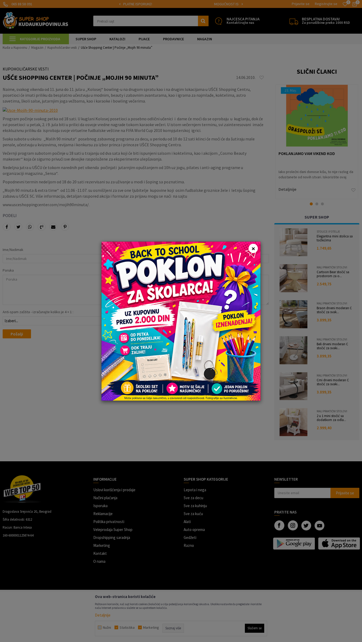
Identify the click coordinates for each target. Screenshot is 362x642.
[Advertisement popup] (181, 320)
